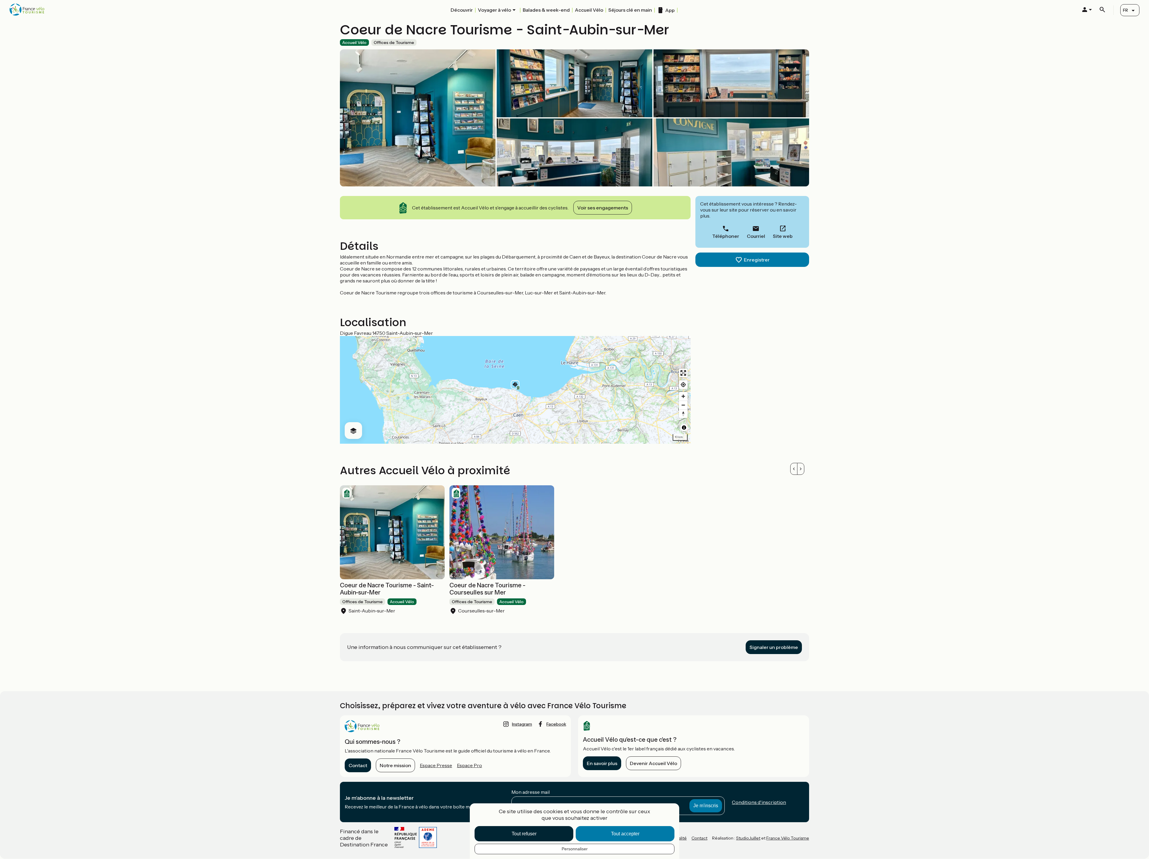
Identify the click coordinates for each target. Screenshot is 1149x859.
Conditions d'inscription (759, 802)
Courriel (756, 236)
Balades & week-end (546, 10)
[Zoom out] (683, 405)
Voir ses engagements (602, 208)
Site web (783, 236)
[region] (515, 390)
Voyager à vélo (494, 10)
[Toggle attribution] (684, 427)
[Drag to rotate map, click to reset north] (683, 413)
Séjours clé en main (630, 10)
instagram (522, 724)
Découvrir (462, 10)
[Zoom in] (683, 396)
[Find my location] (683, 384)
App (670, 10)
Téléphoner (725, 236)
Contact (358, 765)
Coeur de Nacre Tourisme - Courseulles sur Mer (487, 589)
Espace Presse (436, 765)
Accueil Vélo (589, 10)
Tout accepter (625, 833)
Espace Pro (469, 765)
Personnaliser (575, 848)
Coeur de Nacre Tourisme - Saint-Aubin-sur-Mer (387, 589)
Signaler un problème (774, 647)
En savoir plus (602, 763)
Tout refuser (524, 833)
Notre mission (395, 765)
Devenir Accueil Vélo (653, 763)
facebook (556, 724)
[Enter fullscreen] (683, 373)
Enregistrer (757, 260)
